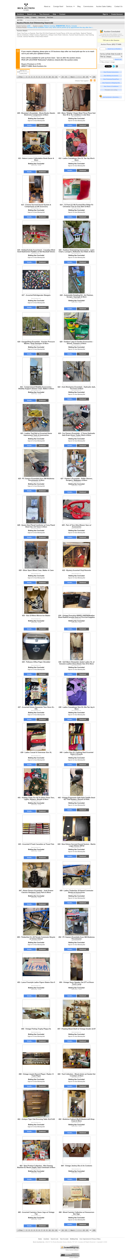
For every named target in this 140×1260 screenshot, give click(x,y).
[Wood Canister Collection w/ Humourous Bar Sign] (76, 1196)
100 (94, 77)
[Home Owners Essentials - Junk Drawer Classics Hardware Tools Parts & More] (36, 875)
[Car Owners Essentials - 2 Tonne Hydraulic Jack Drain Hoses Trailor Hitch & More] (76, 417)
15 (66, 77)
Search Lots (31, 14)
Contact (62, 14)
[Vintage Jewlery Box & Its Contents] (76, 1150)
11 (53, 77)
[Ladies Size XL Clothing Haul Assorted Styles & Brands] (76, 737)
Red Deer (50, 17)
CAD (28, 26)
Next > (73, 77)
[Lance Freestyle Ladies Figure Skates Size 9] (36, 966)
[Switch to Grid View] (91, 80)
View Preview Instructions (111, 72)
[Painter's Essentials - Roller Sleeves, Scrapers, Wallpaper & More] (76, 463)
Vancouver (41, 17)
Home (40, 1239)
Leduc (27, 17)
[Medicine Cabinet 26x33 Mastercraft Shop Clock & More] (76, 1103)
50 (90, 77)
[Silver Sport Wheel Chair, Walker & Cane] (36, 554)
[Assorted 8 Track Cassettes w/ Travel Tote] (36, 828)
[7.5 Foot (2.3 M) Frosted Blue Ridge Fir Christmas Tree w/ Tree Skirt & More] (76, 189)
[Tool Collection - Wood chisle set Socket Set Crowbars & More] (76, 1058)
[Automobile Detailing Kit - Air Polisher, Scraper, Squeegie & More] (76, 279)
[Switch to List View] (94, 80)
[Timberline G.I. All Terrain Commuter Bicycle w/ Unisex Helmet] (36, 921)
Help (54, 14)
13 (59, 77)
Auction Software (74, 1257)
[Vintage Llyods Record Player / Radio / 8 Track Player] (36, 1058)
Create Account (117, 14)
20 (87, 77)
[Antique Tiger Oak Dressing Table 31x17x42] (36, 1103)
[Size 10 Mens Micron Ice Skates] (36, 600)
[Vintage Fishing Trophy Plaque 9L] (36, 1013)
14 (62, 77)
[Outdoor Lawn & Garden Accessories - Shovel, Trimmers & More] (76, 326)
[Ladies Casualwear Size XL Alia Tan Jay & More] (76, 691)
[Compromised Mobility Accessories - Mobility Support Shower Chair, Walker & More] (36, 371)
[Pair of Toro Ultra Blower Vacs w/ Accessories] (76, 509)
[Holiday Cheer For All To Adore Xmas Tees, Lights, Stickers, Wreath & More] (36, 782)
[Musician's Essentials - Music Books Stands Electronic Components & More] (36, 97)
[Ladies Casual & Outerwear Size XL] (36, 737)
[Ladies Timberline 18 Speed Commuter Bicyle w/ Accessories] (76, 875)
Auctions (20, 14)
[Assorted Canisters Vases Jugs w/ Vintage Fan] (36, 1196)
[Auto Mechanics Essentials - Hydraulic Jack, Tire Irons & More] (76, 371)
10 (84, 77)
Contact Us (118, 6)
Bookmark (42, 125)
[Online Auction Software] (70, 1248)
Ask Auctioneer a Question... (111, 97)
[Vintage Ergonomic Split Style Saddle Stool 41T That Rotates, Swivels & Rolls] (76, 782)
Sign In (105, 14)
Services (69, 6)
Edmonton (20, 17)
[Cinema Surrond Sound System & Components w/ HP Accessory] (36, 189)
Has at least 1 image (108, 62)
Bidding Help (74, 1239)
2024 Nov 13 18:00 (23, 72)
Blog (78, 6)
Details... (29, 125)
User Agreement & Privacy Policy (90, 1239)
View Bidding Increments (111, 75)
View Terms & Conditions (111, 86)
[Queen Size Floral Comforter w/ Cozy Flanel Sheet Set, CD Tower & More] (36, 509)
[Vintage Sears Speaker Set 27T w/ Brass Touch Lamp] (76, 966)
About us (47, 6)
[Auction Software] (70, 1256)
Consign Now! (58, 6)
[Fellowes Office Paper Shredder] (36, 646)
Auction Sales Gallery (104, 6)
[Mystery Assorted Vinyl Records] (76, 554)
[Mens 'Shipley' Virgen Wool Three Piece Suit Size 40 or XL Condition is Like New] (76, 97)
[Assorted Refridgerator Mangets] (36, 279)
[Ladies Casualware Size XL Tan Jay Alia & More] (76, 142)
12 (56, 77)
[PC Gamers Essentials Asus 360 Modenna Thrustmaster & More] (36, 463)
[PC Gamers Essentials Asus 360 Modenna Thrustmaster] (76, 921)
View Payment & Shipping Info (111, 82)
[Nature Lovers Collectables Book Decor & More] (36, 142)
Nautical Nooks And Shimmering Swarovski (37, 20)
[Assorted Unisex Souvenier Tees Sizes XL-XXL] (36, 691)
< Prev (20, 77)
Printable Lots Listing (111, 90)
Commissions (88, 6)
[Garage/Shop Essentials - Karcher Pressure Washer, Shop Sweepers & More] (36, 326)
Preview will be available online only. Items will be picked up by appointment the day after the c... (60, 27)
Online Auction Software (72, 1250)
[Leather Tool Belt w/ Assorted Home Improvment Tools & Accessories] (36, 417)
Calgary (33, 17)
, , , (60, 26)
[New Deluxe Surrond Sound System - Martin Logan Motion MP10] (76, 828)
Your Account (44, 14)
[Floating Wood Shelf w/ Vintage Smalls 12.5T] (76, 1013)
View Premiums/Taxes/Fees (111, 79)
